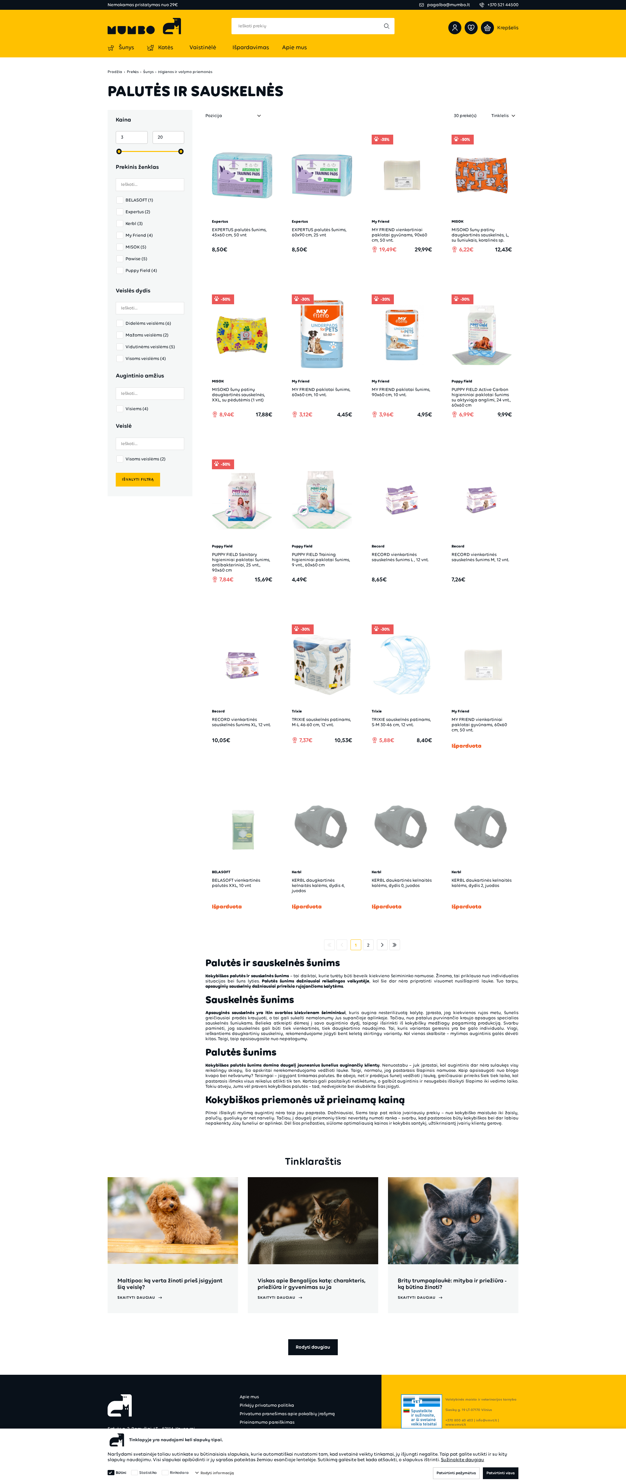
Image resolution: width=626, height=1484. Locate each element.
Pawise (136, 259)
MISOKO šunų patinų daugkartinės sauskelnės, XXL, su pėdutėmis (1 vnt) (238, 395)
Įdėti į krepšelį (246, 267)
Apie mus (249, 1397)
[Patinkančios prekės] (471, 27)
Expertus (138, 212)
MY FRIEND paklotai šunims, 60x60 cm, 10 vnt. (321, 392)
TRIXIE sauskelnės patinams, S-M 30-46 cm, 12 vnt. (401, 722)
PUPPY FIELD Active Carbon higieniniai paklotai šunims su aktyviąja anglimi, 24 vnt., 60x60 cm (481, 397)
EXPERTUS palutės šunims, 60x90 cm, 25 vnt (319, 232)
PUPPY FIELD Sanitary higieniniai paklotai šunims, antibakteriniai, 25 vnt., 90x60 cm (241, 562)
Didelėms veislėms (148, 323)
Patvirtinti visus (500, 1473)
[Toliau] (382, 944)
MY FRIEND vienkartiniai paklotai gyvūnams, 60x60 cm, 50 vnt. (479, 725)
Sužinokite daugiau (462, 1459)
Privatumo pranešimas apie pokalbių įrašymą (287, 1414)
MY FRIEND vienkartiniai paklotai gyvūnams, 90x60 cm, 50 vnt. (399, 235)
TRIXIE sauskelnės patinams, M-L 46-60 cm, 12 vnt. (321, 722)
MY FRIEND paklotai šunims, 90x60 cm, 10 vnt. (401, 392)
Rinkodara (179, 1473)
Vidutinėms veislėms (150, 347)
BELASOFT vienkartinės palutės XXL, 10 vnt (236, 882)
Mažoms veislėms (147, 335)
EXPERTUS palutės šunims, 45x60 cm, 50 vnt (239, 232)
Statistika (148, 1473)
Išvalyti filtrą (138, 479)
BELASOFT (139, 200)
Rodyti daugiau (313, 1347)
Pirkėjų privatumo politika (267, 1405)
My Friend (139, 235)
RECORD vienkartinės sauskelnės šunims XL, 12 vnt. (241, 722)
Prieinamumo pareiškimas (267, 1422)
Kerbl (134, 223)
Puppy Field (141, 270)
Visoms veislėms (146, 358)
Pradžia (115, 71)
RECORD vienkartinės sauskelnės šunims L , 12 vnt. (400, 557)
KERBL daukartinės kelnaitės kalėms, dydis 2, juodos (482, 882)
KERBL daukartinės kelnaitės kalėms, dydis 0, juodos (402, 882)
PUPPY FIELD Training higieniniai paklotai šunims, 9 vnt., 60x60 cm (321, 560)
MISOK (136, 247)
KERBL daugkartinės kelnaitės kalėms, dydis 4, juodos (318, 885)
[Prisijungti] (454, 27)
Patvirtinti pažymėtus (456, 1473)
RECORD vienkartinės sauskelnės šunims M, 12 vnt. (480, 557)
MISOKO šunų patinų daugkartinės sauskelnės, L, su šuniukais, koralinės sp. (480, 235)
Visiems (137, 409)
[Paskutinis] (394, 944)
